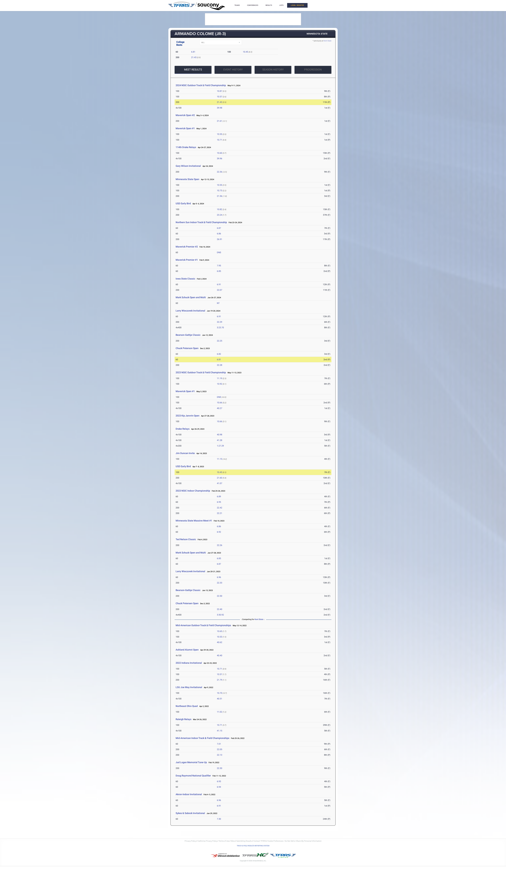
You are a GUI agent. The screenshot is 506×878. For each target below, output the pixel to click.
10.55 (219, 134)
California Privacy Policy (207, 841)
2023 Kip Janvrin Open (187, 415)
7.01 (219, 744)
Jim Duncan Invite (185, 453)
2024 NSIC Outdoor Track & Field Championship (201, 85)
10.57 (219, 96)
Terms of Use (224, 841)
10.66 (219, 402)
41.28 (219, 440)
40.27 (219, 408)
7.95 (219, 265)
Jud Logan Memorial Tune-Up (191, 762)
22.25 (219, 341)
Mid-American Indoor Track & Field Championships (202, 738)
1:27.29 (220, 446)
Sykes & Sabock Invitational (190, 813)
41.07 (219, 483)
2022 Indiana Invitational (189, 662)
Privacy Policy (190, 841)
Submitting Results (244, 841)
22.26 (219, 545)
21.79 (219, 680)
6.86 (219, 233)
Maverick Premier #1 (187, 259)
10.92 (219, 384)
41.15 (219, 730)
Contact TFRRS (259, 841)
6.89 (219, 496)
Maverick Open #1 (185, 128)
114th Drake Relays (186, 147)
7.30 (219, 819)
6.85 (219, 271)
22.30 (219, 768)
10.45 (245, 52)
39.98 (219, 108)
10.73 (219, 190)
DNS (219, 252)
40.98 (219, 434)
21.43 (193, 57)
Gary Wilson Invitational (188, 166)
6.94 (219, 787)
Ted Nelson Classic (186, 539)
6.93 (219, 781)
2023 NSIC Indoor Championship (193, 490)
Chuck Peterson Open (187, 348)
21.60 (219, 478)
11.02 (219, 712)
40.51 (219, 698)
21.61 (219, 121)
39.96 (219, 158)
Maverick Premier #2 (187, 246)
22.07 (219, 290)
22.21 (219, 513)
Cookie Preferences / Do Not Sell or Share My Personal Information (294, 841)
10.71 (219, 140)
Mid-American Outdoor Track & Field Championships (203, 625)
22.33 (219, 583)
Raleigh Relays (183, 719)
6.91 (219, 284)
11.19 (219, 378)
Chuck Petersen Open (187, 603)
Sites (233, 841)
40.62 (219, 642)
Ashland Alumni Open (187, 649)
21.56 (219, 196)
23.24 (219, 215)
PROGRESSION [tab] (313, 69)
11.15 (219, 459)
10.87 (219, 91)
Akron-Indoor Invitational (189, 794)
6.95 (219, 502)
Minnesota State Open (187, 179)
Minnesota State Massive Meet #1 (194, 520)
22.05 (219, 749)
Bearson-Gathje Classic (188, 334)
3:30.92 (220, 615)
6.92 (219, 532)
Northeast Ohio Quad (187, 706)
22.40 (219, 609)
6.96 (219, 577)
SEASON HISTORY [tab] (273, 69)
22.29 (219, 322)
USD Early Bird (183, 203)
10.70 (219, 693)
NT (218, 303)
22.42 (219, 507)
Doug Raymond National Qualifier (193, 775)
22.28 (219, 365)
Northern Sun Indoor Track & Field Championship (201, 222)
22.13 (219, 755)
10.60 (219, 153)
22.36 (219, 172)
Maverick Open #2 (185, 115)
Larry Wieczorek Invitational (191, 310)
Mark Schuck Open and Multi (191, 297)
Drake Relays (182, 428)
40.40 (219, 655)
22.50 (219, 596)
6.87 (219, 228)
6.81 (193, 52)
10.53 (219, 637)
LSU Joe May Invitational (189, 687)
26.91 (219, 239)
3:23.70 (220, 327)
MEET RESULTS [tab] (193, 69)
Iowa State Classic (185, 278)
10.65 (219, 631)
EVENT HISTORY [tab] (233, 69)
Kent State (327, 41)
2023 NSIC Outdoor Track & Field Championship (201, 372)
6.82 (219, 354)
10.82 (219, 209)
